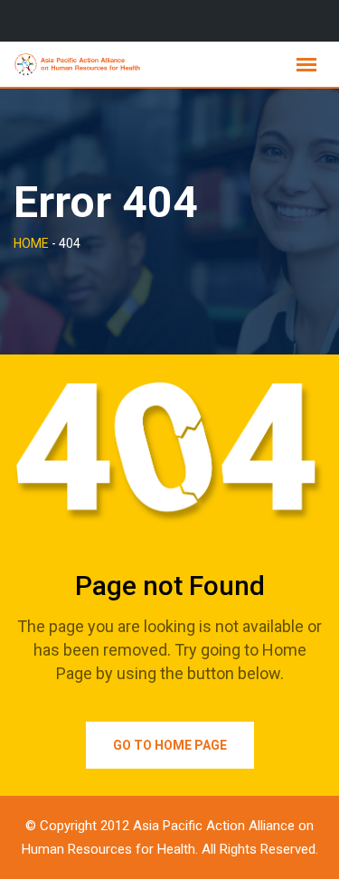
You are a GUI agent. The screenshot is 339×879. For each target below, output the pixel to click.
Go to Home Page (170, 745)
